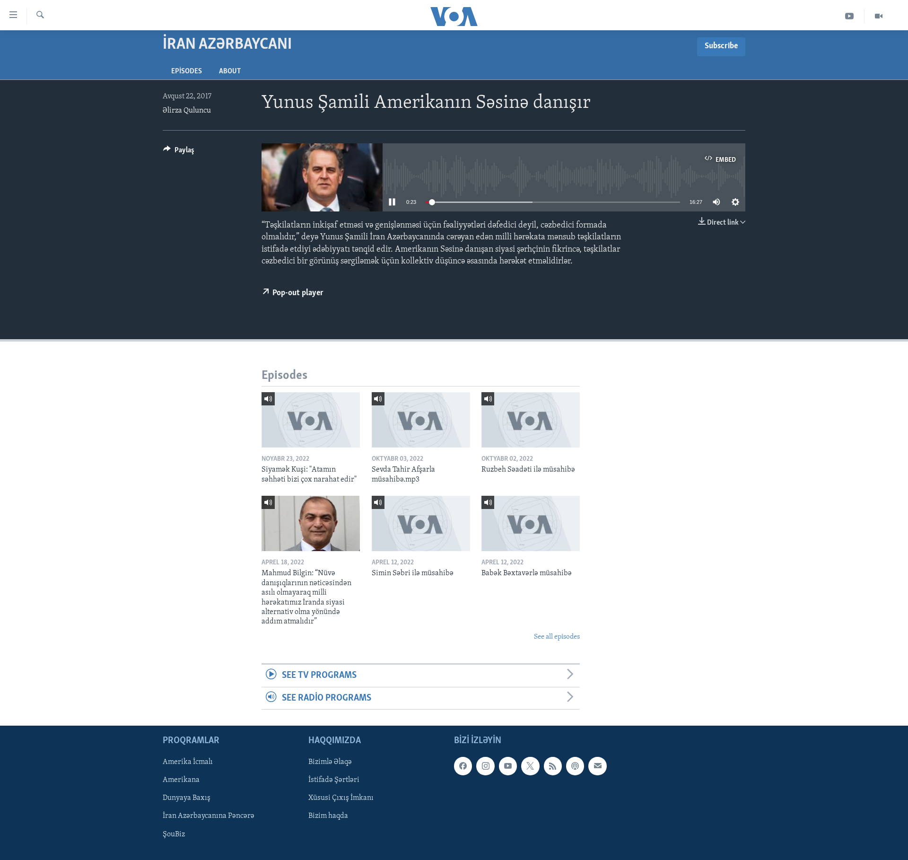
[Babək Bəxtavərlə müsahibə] (530, 523)
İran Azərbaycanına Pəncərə (208, 816)
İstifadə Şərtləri (333, 780)
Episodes (186, 71)
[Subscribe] (597, 766)
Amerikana (181, 780)
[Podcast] (575, 766)
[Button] (178, 152)
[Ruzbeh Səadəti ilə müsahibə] (530, 420)
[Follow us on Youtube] (508, 766)
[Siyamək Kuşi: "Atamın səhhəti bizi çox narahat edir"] (311, 420)
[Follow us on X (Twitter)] (530, 766)
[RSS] (553, 766)
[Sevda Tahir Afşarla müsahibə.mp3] (421, 420)
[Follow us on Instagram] (485, 766)
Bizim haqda (328, 816)
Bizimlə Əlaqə (330, 762)
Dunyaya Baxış (186, 798)
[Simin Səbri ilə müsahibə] (421, 523)
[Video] (878, 16)
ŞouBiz (174, 834)
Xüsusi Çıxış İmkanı (341, 798)
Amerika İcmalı (188, 762)
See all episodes (557, 637)
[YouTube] (849, 16)
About (230, 71)
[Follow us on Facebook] (463, 766)
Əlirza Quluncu (187, 110)
